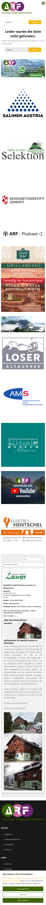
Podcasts (8, 850)
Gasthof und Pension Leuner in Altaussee (26, 607)
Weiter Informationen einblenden (19, 612)
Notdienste (9, 844)
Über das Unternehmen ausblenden (16, 611)
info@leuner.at (14, 603)
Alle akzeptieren (23, 889)
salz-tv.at (8, 864)
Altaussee (14, 595)
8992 (28, 595)
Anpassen (23, 895)
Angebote (8, 834)
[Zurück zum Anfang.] (17, 616)
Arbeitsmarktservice (12, 839)
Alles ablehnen (23, 900)
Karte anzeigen (8, 616)
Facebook (8, 869)
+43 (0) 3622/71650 (16, 600)
